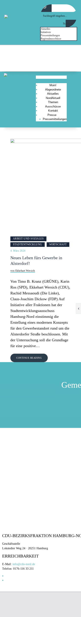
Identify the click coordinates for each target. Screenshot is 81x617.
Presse (52, 115)
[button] (51, 77)
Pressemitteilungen (55, 119)
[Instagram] (72, 62)
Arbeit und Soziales (28, 238)
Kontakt (53, 110)
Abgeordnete (53, 89)
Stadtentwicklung (27, 244)
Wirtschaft (58, 244)
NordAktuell (53, 98)
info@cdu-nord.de (24, 564)
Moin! (52, 85)
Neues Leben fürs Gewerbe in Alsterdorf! (36, 261)
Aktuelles (53, 93)
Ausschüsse (53, 106)
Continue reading (29, 357)
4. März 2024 (17, 250)
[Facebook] (61, 62)
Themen (53, 102)
